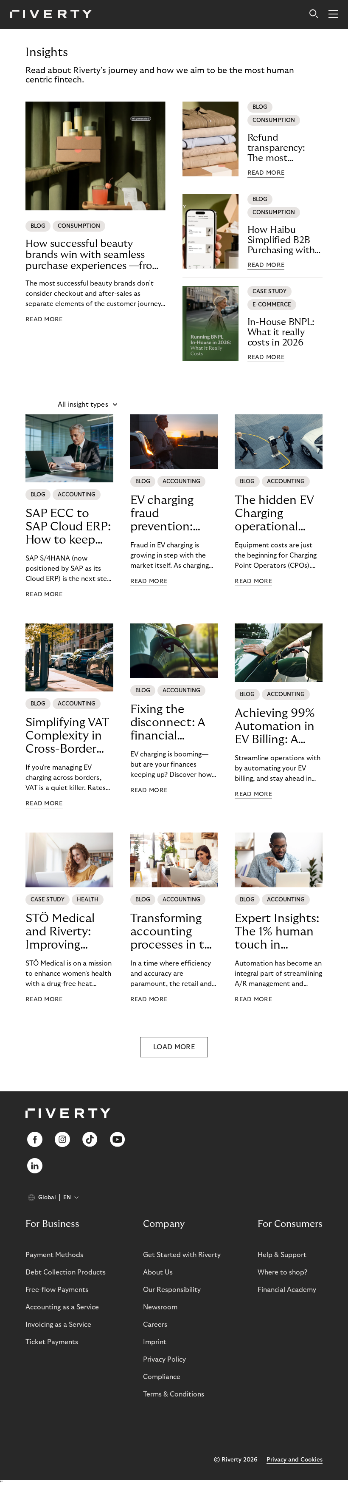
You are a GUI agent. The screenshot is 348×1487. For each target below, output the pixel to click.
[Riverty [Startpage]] (51, 14)
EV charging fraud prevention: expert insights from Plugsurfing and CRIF (171, 513)
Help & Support (282, 1255)
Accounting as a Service (62, 1307)
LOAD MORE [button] (174, 1047)
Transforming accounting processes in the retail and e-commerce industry (174, 932)
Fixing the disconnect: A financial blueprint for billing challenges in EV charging (173, 722)
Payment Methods (54, 1255)
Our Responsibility (172, 1289)
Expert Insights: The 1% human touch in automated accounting (277, 932)
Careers (155, 1324)
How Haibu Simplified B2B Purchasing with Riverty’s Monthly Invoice (284, 240)
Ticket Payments (51, 1342)
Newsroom (160, 1307)
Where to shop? (282, 1272)
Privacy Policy (164, 1359)
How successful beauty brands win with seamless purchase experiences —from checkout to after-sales (93, 255)
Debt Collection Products (65, 1272)
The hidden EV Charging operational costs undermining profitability (274, 513)
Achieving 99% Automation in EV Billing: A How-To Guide (275, 726)
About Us (158, 1272)
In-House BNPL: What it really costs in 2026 (280, 332)
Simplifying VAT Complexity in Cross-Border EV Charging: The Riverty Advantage (67, 736)
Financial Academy (287, 1289)
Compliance (161, 1377)
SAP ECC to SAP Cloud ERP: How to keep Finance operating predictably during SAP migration (68, 527)
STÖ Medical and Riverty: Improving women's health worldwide (68, 932)
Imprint (154, 1342)
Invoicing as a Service (58, 1324)
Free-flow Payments (56, 1289)
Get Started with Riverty (182, 1255)
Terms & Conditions (173, 1394)
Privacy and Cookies (295, 1460)
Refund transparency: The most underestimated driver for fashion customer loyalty (283, 148)
